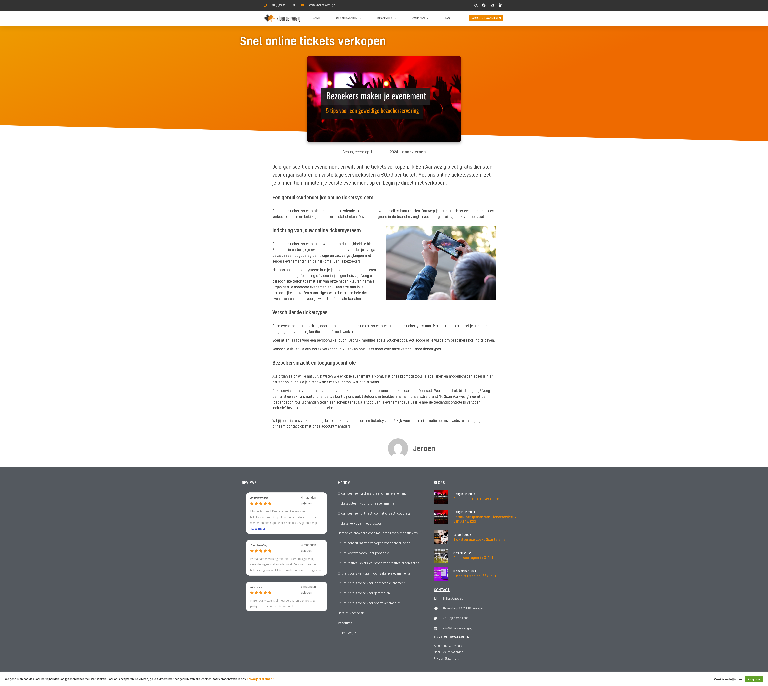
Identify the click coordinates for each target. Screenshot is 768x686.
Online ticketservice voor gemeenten (364, 593)
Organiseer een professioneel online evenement (372, 493)
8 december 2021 (465, 571)
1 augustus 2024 (464, 494)
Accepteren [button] (754, 679)
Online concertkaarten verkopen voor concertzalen (374, 543)
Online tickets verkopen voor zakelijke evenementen (375, 573)
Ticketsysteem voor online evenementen (367, 503)
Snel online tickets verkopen (476, 498)
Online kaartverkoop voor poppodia (363, 553)
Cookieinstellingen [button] (728, 679)
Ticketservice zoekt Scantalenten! (480, 539)
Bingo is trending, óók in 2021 (477, 576)
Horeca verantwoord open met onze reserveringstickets (378, 533)
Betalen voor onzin (351, 613)
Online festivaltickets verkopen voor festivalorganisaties (379, 563)
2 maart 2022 (462, 553)
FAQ (447, 18)
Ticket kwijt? (347, 633)
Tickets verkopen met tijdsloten (360, 523)
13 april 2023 (462, 534)
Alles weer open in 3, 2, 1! (473, 557)
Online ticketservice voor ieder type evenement (371, 583)
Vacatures (345, 623)
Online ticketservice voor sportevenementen (369, 603)
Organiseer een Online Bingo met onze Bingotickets (374, 513)
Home (316, 18)
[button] (476, 5)
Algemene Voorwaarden (450, 645)
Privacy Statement (446, 658)
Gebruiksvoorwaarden (448, 652)
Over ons (418, 18)
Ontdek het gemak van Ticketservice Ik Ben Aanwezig (485, 519)
